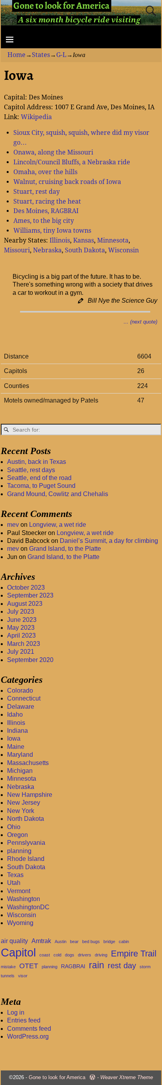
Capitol (18, 952)
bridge (109, 941)
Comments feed (29, 1028)
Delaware (20, 706)
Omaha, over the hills (45, 172)
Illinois (60, 240)
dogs (69, 955)
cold (57, 955)
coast (44, 955)
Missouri (17, 250)
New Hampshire (29, 794)
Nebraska (47, 250)
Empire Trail (133, 953)
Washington (23, 899)
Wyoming (20, 922)
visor (23, 975)
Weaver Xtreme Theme (126, 1077)
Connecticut (23, 698)
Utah (13, 882)
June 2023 (22, 619)
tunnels (8, 975)
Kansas (83, 240)
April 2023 (21, 635)
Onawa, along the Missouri (53, 152)
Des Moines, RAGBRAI (46, 211)
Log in (15, 1012)
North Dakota (25, 818)
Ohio (13, 827)
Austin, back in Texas (36, 461)
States (41, 55)
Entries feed (23, 1020)
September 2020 (30, 660)
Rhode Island (25, 858)
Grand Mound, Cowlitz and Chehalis (57, 494)
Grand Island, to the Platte (65, 548)
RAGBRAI (73, 966)
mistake (8, 966)
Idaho (15, 714)
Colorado (20, 690)
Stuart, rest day (36, 191)
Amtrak (41, 941)
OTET (28, 966)
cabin (124, 941)
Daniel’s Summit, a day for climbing (109, 540)
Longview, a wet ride (57, 524)
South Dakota (85, 250)
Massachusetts (28, 763)
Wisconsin (123, 250)
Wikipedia (36, 117)
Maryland (20, 754)
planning (19, 851)
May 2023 (21, 627)
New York (20, 810)
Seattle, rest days (31, 470)
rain (96, 965)
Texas (15, 875)
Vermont (18, 891)
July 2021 (20, 651)
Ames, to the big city (43, 220)
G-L (61, 55)
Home (16, 55)
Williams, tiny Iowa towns (52, 230)
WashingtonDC (28, 907)
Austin (60, 941)
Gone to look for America (57, 1077)
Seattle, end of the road (39, 477)
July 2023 (20, 611)
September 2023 (30, 595)
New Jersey (23, 802)
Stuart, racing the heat (47, 201)
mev (13, 524)
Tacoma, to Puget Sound (41, 485)
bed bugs (91, 941)
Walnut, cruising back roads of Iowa (67, 182)
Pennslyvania (26, 842)
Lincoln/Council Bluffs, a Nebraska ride (71, 162)
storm (145, 966)
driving (101, 955)
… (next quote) (140, 322)
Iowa (13, 738)
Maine (15, 746)
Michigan (20, 770)
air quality (14, 941)
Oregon (17, 834)
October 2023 (26, 587)
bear (74, 941)
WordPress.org (28, 1036)
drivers (84, 955)
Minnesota (113, 240)
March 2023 (23, 643)
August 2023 (24, 603)
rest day (122, 965)
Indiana (17, 730)
